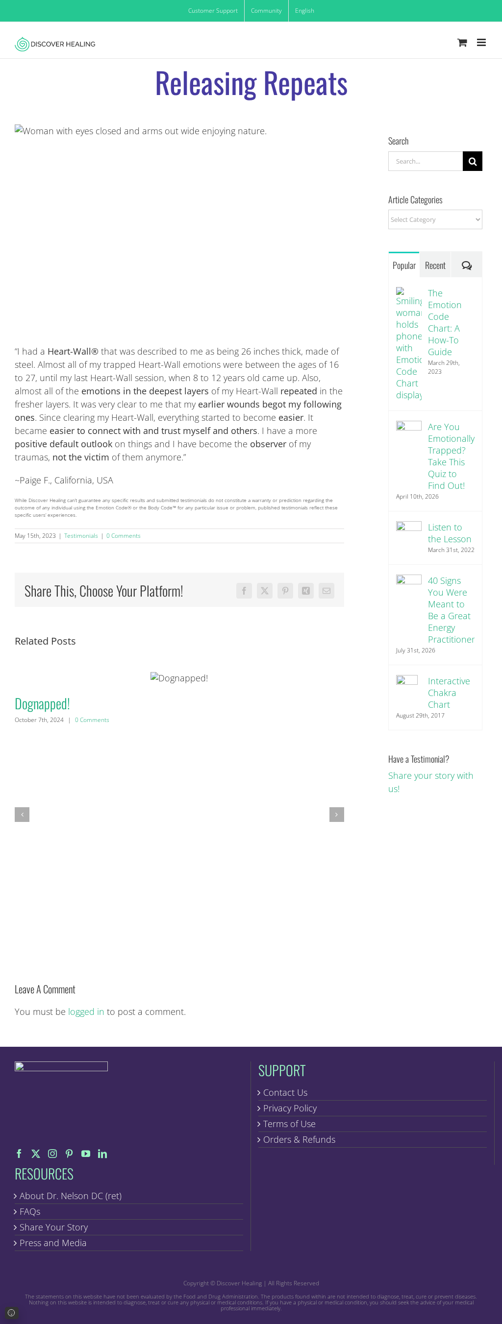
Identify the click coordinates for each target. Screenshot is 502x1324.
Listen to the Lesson (450, 533)
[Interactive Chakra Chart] (407, 681)
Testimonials (81, 535)
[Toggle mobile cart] (462, 42)
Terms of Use (289, 1124)
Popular (404, 265)
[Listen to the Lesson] (409, 527)
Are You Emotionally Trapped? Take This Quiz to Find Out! (451, 456)
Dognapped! (179, 677)
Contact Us (285, 1092)
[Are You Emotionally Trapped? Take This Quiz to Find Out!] (409, 427)
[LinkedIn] (102, 1153)
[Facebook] (19, 1153)
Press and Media (53, 1243)
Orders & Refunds (299, 1139)
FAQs (30, 1211)
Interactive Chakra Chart (449, 692)
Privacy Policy (290, 1108)
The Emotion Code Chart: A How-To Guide (445, 322)
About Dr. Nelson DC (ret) (71, 1196)
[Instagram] (52, 1153)
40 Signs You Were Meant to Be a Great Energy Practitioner (451, 610)
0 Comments (123, 535)
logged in (86, 1011)
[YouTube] (85, 1153)
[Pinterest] (69, 1153)
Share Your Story (54, 1227)
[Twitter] (35, 1153)
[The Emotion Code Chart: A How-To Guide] (409, 293)
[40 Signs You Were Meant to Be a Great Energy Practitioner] (409, 581)
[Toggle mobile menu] (482, 42)
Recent (435, 265)
